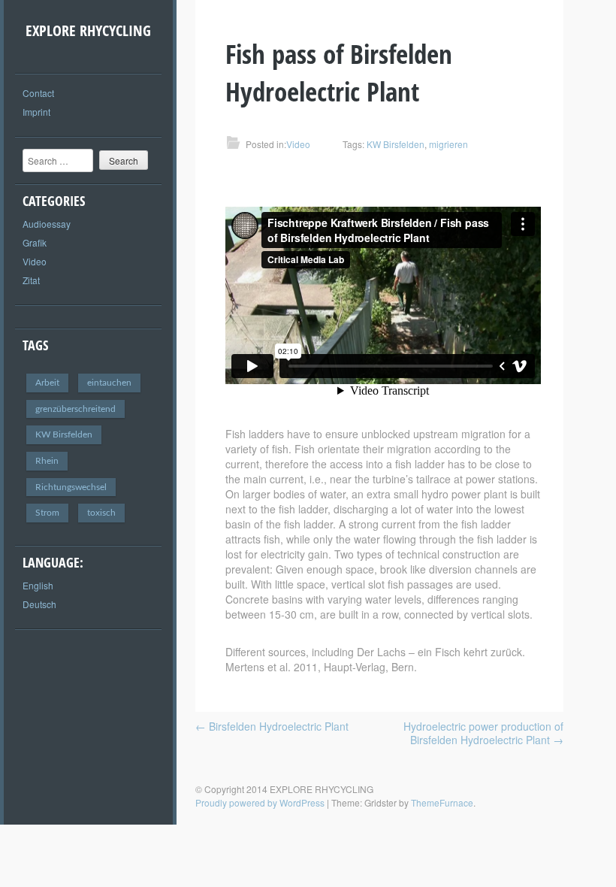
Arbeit (47, 382)
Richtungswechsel (71, 487)
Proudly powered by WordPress (260, 802)
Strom (47, 512)
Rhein (47, 460)
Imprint (36, 111)
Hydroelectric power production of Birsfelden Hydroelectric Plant (483, 733)
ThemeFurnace (442, 802)
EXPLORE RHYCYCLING (88, 30)
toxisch (101, 512)
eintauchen (109, 382)
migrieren (448, 144)
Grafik (35, 242)
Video (35, 261)
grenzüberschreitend (75, 408)
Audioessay (47, 223)
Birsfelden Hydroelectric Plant (272, 726)
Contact (38, 92)
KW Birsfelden (63, 434)
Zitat (31, 280)
